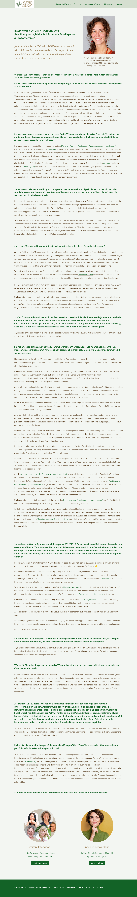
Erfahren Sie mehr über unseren (93, 853)
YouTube (100, 887)
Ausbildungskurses (88, 599)
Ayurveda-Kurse (62, 4)
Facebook (90, 887)
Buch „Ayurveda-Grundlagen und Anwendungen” (83, 500)
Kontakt (119, 4)
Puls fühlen (106, 578)
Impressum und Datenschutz (40, 887)
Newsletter (109, 4)
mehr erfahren (97, 863)
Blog (62, 887)
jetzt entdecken (40, 863)
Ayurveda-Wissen (92, 4)
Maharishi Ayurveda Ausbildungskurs (52, 519)
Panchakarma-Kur (85, 274)
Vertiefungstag (28, 166)
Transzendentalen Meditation (91, 594)
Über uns (77, 4)
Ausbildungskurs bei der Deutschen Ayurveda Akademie (44, 474)
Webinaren (52, 149)
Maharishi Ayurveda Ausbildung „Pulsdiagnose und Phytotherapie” (88, 146)
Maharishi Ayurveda (71, 587)
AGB (56, 887)
